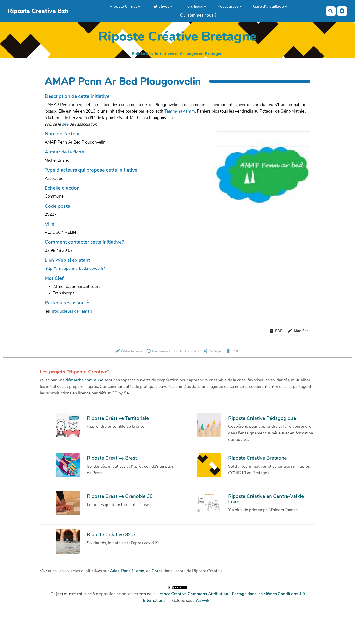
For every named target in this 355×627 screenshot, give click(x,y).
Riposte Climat (123, 6)
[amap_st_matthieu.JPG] (259, 169)
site (65, 124)
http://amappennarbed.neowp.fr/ (75, 268)
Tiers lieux (193, 6)
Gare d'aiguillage (268, 6)
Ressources (228, 6)
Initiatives (160, 6)
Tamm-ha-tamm (179, 111)
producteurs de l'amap (71, 311)
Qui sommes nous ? (198, 15)
